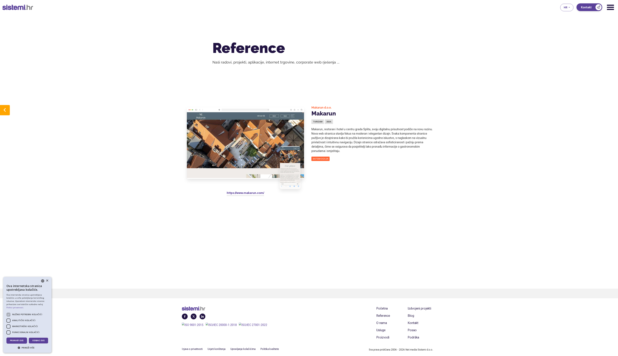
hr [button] (566, 7)
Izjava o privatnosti (192, 349)
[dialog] (27, 315)
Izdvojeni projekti (419, 308)
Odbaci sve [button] (38, 340)
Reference (383, 316)
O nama (381, 323)
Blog (411, 316)
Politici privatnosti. (15, 307)
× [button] (47, 280)
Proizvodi (382, 337)
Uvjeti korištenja (216, 349)
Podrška (413, 337)
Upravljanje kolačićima (243, 349)
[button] (27, 348)
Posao (412, 330)
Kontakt (413, 323)
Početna (382, 308)
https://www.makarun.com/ (245, 193)
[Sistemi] (281, 7)
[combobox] (42, 281)
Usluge (380, 330)
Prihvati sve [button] (17, 340)
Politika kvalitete (269, 349)
